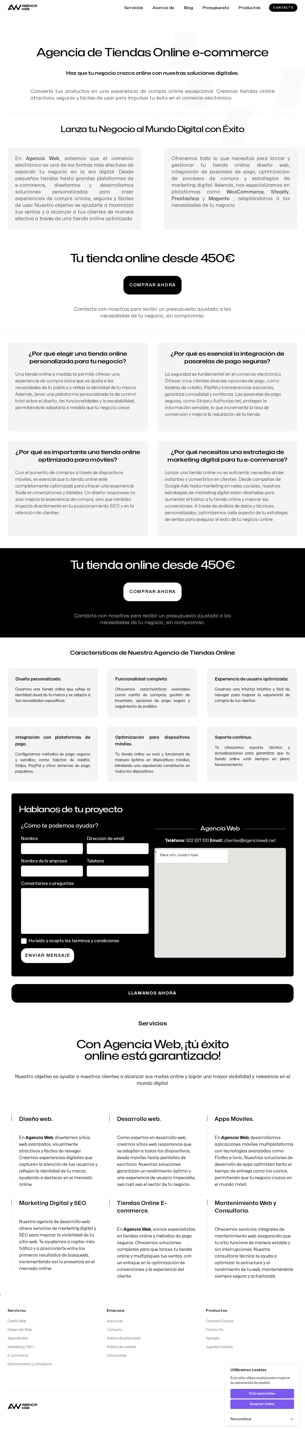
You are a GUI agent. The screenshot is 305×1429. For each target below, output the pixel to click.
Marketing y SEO (21, 1347)
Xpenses (212, 1338)
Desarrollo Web (20, 1329)
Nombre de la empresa (44, 861)
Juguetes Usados (219, 1347)
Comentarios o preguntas (47, 884)
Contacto (283, 7)
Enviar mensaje (47, 955)
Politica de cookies (121, 1347)
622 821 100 (197, 841)
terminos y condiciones (95, 941)
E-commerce (18, 1355)
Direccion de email (105, 839)
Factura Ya (214, 1329)
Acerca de (115, 1321)
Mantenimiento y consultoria (30, 1364)
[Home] (22, 1406)
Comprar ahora (152, 285)
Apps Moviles (18, 1338)
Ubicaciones (116, 1355)
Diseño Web (17, 1321)
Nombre (29, 839)
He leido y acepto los (74, 941)
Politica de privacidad (123, 1338)
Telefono (95, 861)
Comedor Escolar (220, 1321)
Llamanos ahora (152, 993)
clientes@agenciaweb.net (250, 841)
